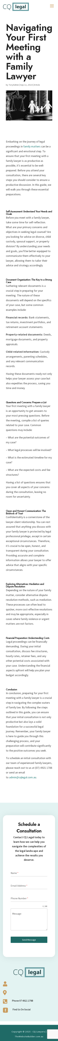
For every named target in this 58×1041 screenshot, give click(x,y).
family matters (32, 146)
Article (37, 84)
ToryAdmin (14, 84)
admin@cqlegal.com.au (22, 777)
